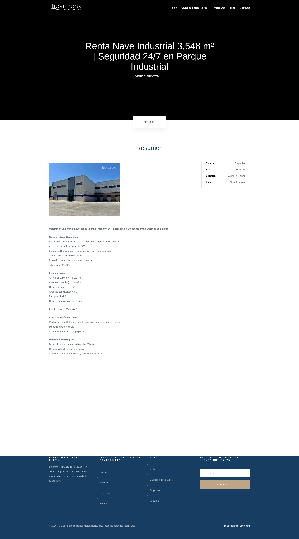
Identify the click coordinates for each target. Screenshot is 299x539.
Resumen (149, 122)
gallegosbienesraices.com (236, 525)
